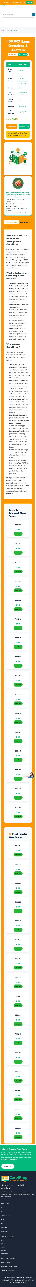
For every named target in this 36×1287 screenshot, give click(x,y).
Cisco (8, 30)
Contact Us (4, 1231)
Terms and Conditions (7, 1270)
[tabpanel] (18, 364)
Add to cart (12, 126)
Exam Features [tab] (25, 222)
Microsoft (4, 1244)
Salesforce (4, 1253)
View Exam (18, 534)
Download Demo (24, 126)
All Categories (5, 1216)
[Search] (33, 14)
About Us (4, 1227)
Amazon (3, 1250)
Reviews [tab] (8, 227)
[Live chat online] (28, 775)
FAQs (3, 1223)
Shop (2, 1212)
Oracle (3, 1247)
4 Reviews (23, 54)
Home (3, 30)
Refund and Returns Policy (9, 1266)
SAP (2, 1241)
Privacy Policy (5, 1262)
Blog (2, 1219)
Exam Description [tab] (11, 222)
